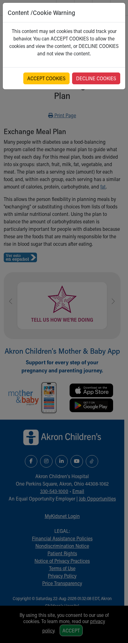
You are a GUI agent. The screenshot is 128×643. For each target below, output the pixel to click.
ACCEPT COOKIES (46, 78)
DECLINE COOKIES (96, 78)
